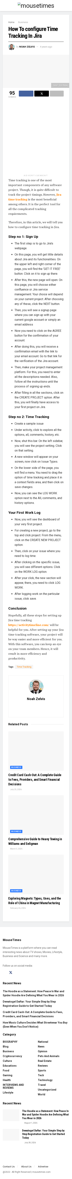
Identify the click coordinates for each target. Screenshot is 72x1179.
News (41, 1046)
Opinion (42, 1051)
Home (11, 22)
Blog (5, 1046)
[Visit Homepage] (36, 5)
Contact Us (9, 1166)
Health (7, 1080)
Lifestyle (8, 1092)
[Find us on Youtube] (23, 973)
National (43, 1041)
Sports (42, 1070)
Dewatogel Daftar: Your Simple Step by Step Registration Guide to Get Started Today (43, 1134)
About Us (26, 1166)
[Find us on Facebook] (4, 973)
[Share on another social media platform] (57, 94)
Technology (45, 1080)
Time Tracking (24, 667)
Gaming (7, 1075)
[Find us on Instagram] (17, 973)
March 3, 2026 (16, 849)
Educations (10, 1065)
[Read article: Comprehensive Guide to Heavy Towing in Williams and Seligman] (36, 815)
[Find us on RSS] (30, 973)
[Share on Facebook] (26, 94)
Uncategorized (47, 1089)
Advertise (43, 1166)
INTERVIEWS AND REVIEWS (13, 1086)
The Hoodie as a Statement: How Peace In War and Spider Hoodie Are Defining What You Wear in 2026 (45, 1115)
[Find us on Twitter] (10, 972)
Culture (7, 1060)
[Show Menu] (4, 5)
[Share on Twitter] (41, 94)
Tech (41, 1075)
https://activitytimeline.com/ (28, 625)
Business (23, 22)
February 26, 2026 (18, 908)
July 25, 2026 (16, 789)
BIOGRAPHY (10, 1041)
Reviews (43, 1065)
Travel (42, 1084)
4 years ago (46, 46)
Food (6, 1070)
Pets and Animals (48, 1056)
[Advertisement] (36, 137)
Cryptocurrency (12, 1056)
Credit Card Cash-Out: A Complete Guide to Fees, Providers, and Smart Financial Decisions (34, 779)
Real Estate (45, 1060)
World (41, 1094)
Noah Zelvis (27, 46)
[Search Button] (67, 5)
